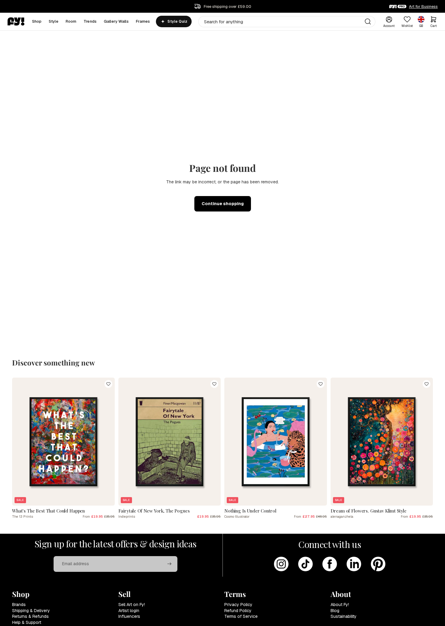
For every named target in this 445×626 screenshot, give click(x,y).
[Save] (108, 384)
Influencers (129, 616)
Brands (19, 604)
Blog (335, 610)
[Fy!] (16, 21)
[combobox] (287, 21)
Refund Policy (238, 610)
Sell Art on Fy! (131, 604)
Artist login (128, 610)
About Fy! (340, 604)
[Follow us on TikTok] (305, 564)
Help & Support (26, 622)
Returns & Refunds (30, 616)
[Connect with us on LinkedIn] (354, 564)
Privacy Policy (238, 604)
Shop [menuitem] (37, 21)
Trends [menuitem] (90, 21)
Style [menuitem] (53, 21)
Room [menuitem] (71, 21)
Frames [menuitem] (143, 21)
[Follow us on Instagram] (281, 564)
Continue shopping (223, 203)
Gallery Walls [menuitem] (116, 21)
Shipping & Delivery (31, 610)
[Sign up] (169, 564)
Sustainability (344, 616)
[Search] (368, 21)
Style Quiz (177, 21)
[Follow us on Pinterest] (378, 564)
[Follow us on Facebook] (329, 564)
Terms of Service (241, 616)
